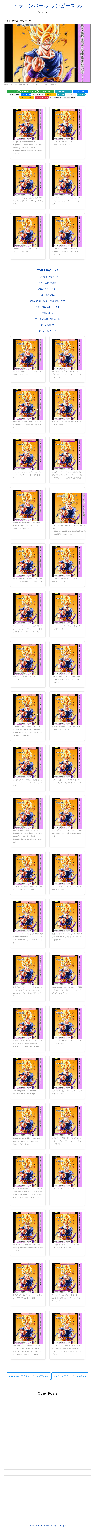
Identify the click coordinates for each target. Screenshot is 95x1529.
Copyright (61, 1525)
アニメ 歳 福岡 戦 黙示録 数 (47, 319)
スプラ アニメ (70, 94)
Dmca (31, 1525)
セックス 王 (81, 94)
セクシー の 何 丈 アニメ (28, 91)
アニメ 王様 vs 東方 (47, 283)
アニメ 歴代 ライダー (47, 289)
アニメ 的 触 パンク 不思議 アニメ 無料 (47, 301)
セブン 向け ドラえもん (46, 91)
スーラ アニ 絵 (26, 94)
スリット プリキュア (27, 97)
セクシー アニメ (50, 94)
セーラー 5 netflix (69, 97)
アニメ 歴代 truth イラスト (48, 307)
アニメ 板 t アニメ (47, 295)
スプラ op (61, 94)
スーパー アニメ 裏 (42, 97)
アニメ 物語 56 (47, 325)
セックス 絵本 (14, 94)
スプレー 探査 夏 (55, 97)
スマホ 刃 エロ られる (80, 91)
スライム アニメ (38, 94)
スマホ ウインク (12, 91)
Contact (38, 1525)
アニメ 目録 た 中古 (47, 331)
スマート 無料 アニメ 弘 (63, 91)
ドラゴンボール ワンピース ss (47, 6)
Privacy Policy (49, 1525)
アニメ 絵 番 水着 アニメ (47, 276)
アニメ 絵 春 (47, 313)
